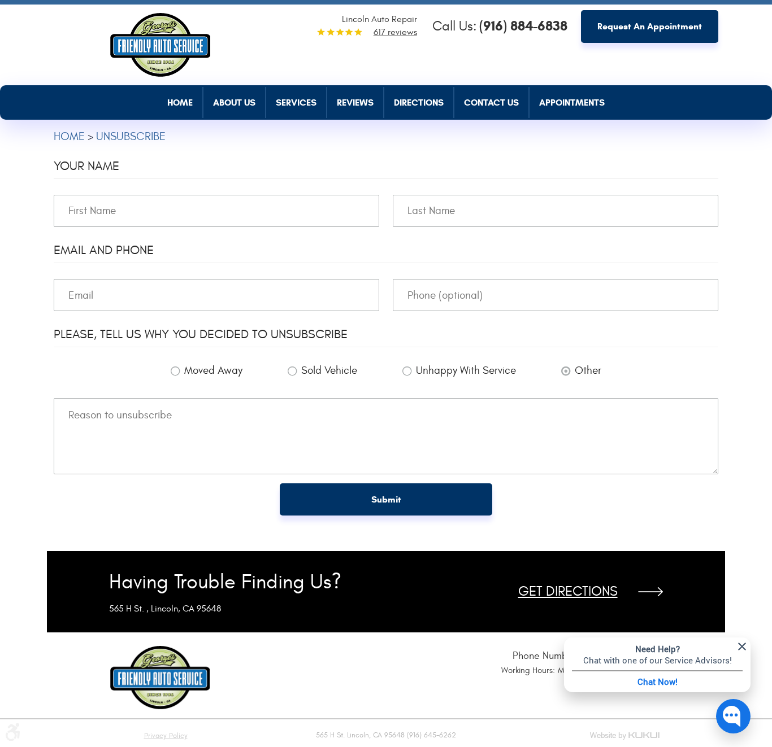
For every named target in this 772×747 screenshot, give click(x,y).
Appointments (572, 102)
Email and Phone (104, 250)
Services (296, 102)
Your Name (86, 166)
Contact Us (491, 102)
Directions (419, 102)
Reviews (355, 102)
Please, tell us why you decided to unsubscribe (201, 334)
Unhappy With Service (466, 370)
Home (180, 102)
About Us (234, 102)
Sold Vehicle (329, 370)
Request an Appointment (649, 26)
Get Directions (568, 592)
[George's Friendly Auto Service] (160, 41)
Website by (625, 736)
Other (588, 370)
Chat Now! (657, 681)
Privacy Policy (166, 736)
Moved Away (213, 370)
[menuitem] (185, 102)
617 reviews (395, 32)
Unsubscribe (131, 136)
